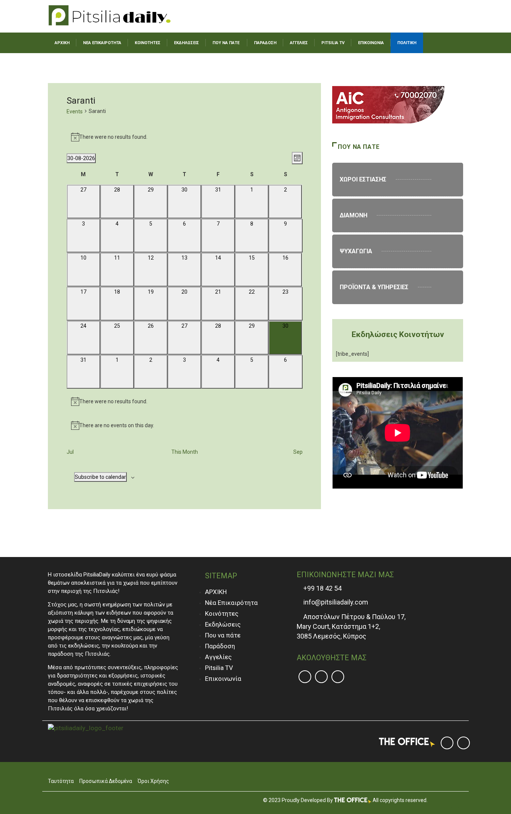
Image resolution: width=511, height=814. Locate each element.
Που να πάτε (223, 635)
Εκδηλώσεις (223, 624)
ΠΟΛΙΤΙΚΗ (406, 42)
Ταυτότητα (61, 781)
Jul (70, 452)
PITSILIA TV (333, 42)
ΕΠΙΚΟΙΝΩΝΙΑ (371, 42)
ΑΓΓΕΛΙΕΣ (299, 42)
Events (75, 111)
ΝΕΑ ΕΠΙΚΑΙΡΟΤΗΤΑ (102, 42)
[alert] (185, 137)
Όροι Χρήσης (153, 781)
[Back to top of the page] (455, 801)
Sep (298, 452)
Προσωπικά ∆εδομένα (105, 781)
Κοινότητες (221, 613)
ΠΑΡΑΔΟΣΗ (265, 42)
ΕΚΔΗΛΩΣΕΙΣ (186, 42)
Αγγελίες (218, 657)
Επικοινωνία (223, 678)
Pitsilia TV (219, 667)
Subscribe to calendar (100, 477)
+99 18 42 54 (322, 588)
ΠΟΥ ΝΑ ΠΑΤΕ (225, 42)
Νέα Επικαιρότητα (231, 602)
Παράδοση (220, 646)
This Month (184, 452)
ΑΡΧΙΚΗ (62, 42)
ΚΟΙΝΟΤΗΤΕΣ (147, 42)
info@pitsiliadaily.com (335, 602)
